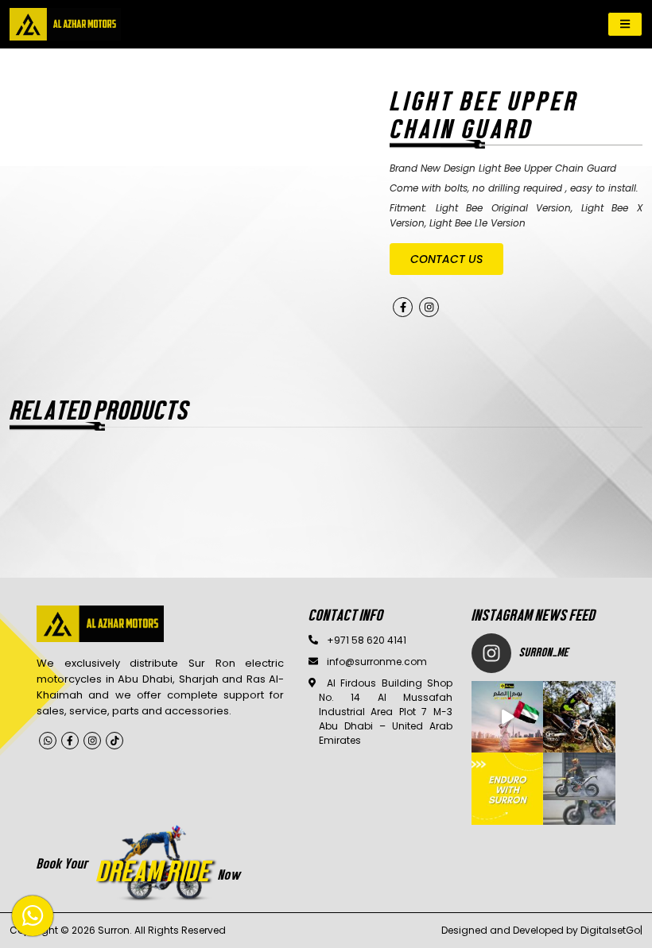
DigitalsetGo (610, 930)
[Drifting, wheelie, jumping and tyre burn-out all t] (579, 717)
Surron (114, 930)
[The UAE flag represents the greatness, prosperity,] (508, 717)
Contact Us (446, 259)
